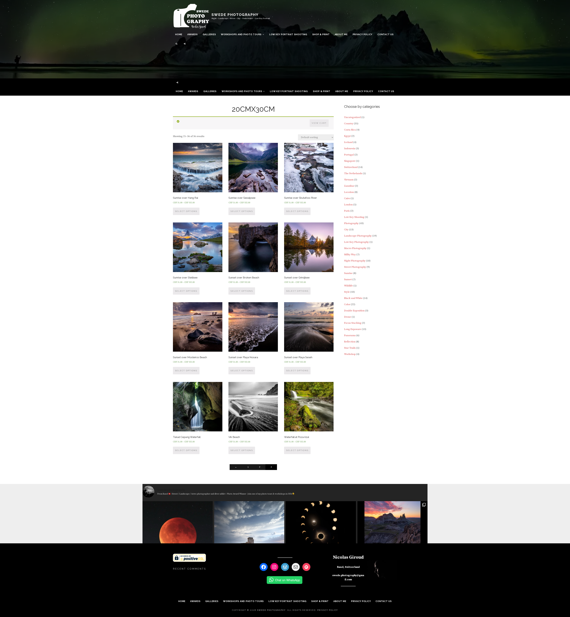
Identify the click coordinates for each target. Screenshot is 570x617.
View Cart (319, 123)
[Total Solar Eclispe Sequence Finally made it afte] (321, 536)
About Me (341, 34)
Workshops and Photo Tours (241, 34)
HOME (178, 34)
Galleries (209, 34)
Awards (192, 34)
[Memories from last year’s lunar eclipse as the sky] (177, 536)
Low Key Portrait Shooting (288, 34)
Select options (186, 211)
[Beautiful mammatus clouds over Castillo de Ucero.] (249, 536)
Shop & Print (321, 34)
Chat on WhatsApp (287, 580)
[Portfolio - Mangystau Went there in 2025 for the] (392, 536)
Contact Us (385, 34)
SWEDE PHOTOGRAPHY (235, 14)
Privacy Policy (363, 34)
